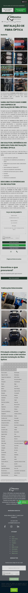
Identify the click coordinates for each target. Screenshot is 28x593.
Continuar (14, 590)
